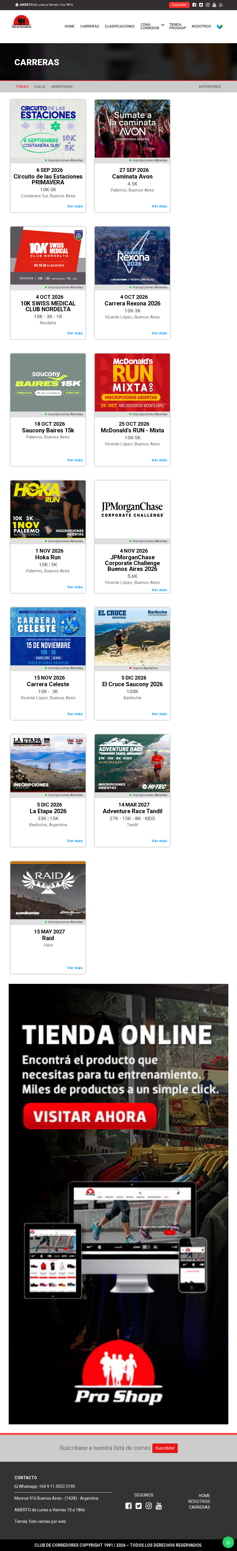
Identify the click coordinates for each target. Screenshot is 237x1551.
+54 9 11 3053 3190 (57, 1486)
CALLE (39, 86)
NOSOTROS (201, 26)
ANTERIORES (210, 86)
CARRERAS (89, 26)
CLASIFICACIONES (120, 26)
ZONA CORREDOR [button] (151, 25)
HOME (70, 26)
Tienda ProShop (177, 26)
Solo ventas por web (47, 1521)
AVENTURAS (62, 86)
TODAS (22, 86)
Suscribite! (179, 4)
